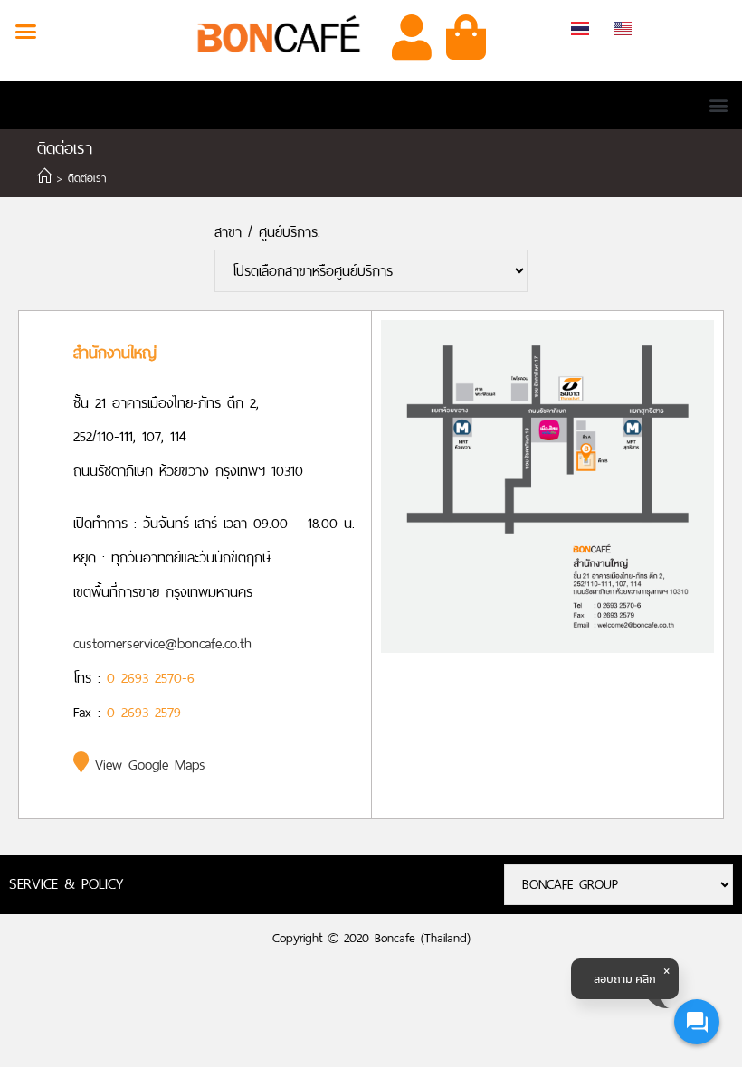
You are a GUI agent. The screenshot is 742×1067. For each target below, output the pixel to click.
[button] (26, 31)
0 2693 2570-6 (151, 678)
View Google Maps (147, 764)
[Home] (44, 178)
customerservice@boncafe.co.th (162, 643)
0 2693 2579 (144, 712)
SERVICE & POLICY (66, 884)
